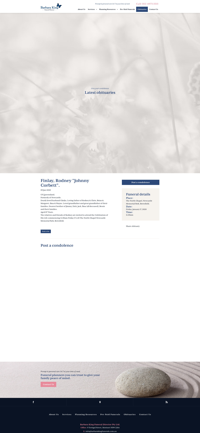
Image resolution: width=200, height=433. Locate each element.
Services (91, 9)
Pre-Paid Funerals (127, 9)
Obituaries (142, 9)
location (100, 402)
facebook (33, 402)
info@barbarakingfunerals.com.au (101, 431)
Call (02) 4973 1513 (147, 4)
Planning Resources (107, 9)
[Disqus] (100, 276)
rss (166, 402)
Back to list (45, 231)
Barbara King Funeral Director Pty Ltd (51, 6)
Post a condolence (140, 182)
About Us (81, 9)
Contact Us (153, 9)
